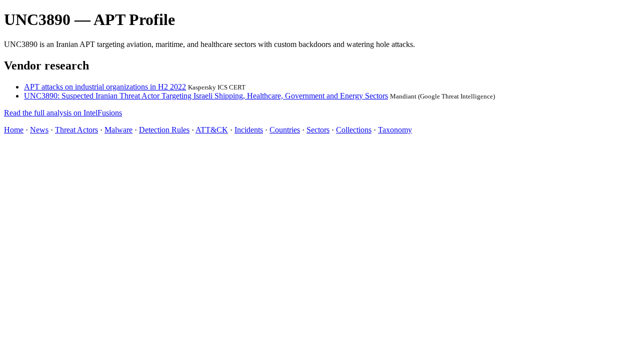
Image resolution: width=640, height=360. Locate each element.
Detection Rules (164, 130)
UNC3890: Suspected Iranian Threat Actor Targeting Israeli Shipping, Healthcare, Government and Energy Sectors (206, 96)
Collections (354, 130)
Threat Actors (76, 130)
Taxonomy (395, 130)
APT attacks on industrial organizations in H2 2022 (105, 86)
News (39, 130)
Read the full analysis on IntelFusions (63, 112)
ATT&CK (212, 130)
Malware (118, 130)
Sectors (318, 130)
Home (14, 130)
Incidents (248, 130)
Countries (285, 130)
